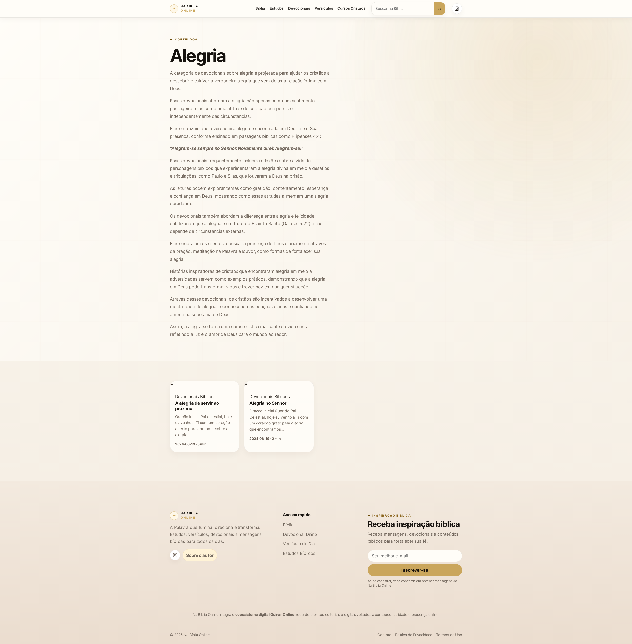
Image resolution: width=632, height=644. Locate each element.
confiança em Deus (193, 196)
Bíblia (260, 8)
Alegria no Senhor (267, 402)
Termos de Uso (449, 635)
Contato (384, 635)
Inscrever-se (414, 570)
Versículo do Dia (299, 543)
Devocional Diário (300, 534)
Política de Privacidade (414, 635)
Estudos (277, 8)
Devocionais (299, 8)
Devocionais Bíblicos (195, 396)
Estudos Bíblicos (299, 553)
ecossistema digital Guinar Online (264, 614)
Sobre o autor (200, 555)
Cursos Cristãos (351, 8)
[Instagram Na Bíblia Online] (457, 8)
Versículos (324, 8)
